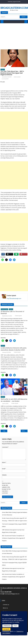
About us (5, 608)
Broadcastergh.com (14, 8)
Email (4, 468)
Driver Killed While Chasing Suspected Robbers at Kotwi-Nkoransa (14, 514)
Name (4, 462)
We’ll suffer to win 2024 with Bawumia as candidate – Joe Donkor (14, 400)
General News (4, 309)
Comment (5, 447)
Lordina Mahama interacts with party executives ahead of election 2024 (13, 349)
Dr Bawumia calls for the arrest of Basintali (12, 312)
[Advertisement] (14, 36)
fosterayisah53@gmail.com (12, 594)
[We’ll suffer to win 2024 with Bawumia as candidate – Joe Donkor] (14, 386)
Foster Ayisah (17, 77)
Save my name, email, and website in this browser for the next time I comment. (6, 488)
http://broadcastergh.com (14, 298)
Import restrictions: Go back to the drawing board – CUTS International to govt (5, 431)
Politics (2, 69)
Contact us (6, 604)
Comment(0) (5, 79)
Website (4, 475)
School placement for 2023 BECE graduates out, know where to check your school (24, 431)
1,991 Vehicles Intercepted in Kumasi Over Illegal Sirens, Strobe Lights (13, 531)
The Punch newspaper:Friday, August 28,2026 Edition (14, 525)
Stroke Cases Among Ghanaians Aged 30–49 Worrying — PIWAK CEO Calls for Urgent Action (14, 519)
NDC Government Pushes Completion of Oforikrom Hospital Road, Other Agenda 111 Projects (13, 538)
